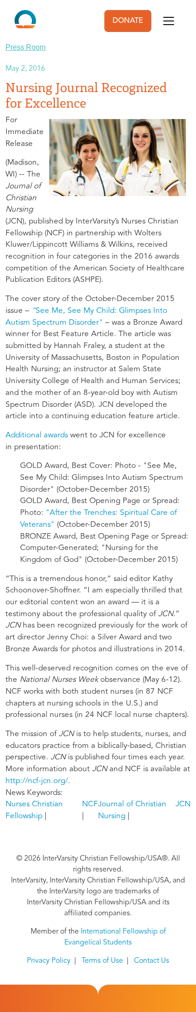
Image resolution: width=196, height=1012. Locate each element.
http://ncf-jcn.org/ (36, 781)
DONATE (128, 21)
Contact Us (151, 961)
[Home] (25, 21)
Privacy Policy (49, 961)
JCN (183, 804)
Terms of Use (102, 961)
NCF (90, 804)
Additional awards (36, 435)
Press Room (25, 47)
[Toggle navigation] (168, 21)
